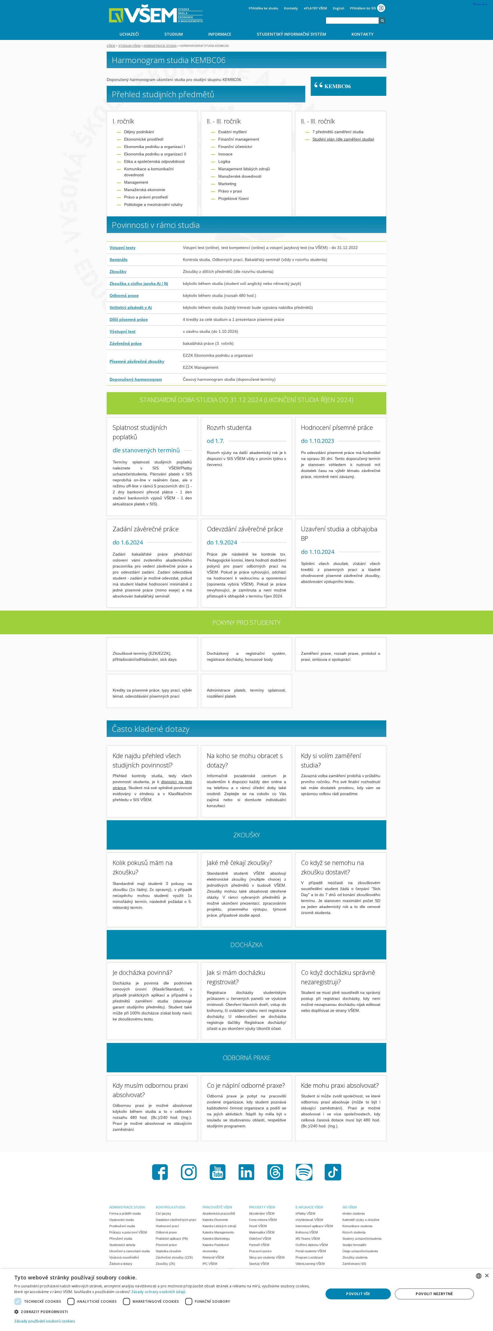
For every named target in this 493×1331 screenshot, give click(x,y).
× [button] (486, 1276)
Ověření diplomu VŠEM (312, 1245)
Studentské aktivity (122, 1245)
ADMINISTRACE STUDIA (127, 1207)
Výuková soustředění (124, 1257)
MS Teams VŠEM (308, 1238)
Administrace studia (160, 45)
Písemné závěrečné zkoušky (137, 361)
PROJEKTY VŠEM (262, 1207)
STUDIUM (173, 34)
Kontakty (291, 8)
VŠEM (111, 45)
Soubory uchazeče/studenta (361, 1238)
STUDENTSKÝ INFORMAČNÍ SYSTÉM (291, 34)
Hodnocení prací (167, 1226)
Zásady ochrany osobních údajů (158, 1291)
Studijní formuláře (354, 1245)
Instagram (189, 1172)
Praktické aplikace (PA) (172, 1238)
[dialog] (246, 1300)
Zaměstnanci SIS (354, 1263)
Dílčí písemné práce (129, 319)
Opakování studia (121, 1219)
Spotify (304, 1172)
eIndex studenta (353, 1213)
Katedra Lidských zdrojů (219, 1226)
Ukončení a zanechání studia (129, 1251)
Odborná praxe (124, 295)
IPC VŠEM (210, 1263)
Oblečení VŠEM (260, 1238)
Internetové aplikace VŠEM (314, 1226)
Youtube (217, 1172)
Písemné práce (166, 1245)
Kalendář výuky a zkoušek (360, 1219)
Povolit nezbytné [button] (434, 1293)
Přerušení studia (120, 1238)
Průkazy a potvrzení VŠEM (128, 1232)
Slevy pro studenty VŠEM (266, 1257)
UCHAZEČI (129, 34)
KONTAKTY (362, 34)
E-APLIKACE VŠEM (309, 1207)
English (338, 8)
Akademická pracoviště (219, 1213)
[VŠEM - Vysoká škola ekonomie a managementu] (156, 13)
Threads (275, 1172)
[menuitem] (129, 34)
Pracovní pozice (260, 1251)
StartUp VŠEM (259, 1263)
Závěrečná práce (126, 343)
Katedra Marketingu (216, 1238)
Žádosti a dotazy (120, 1263)
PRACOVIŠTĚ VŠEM (217, 1207)
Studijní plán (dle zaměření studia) (343, 139)
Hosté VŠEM (258, 1226)
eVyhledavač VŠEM (309, 1219)
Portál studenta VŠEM (311, 1251)
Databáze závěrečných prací (176, 1219)
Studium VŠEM (129, 45)
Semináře (119, 259)
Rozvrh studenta (353, 1232)
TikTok (333, 1172)
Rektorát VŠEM (213, 1257)
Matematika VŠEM (261, 1232)
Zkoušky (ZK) (165, 1263)
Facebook (160, 1172)
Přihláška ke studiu (263, 8)
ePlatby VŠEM (305, 1213)
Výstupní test (123, 331)
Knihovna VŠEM (307, 1232)
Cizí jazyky (163, 1213)
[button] (164, 1311)
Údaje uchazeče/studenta (360, 1251)
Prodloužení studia (122, 1226)
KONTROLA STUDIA (170, 1207)
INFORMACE (219, 34)
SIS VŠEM (349, 1207)
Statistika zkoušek (168, 1251)
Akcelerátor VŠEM (261, 1213)
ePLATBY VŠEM (315, 8)
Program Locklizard (309, 1257)
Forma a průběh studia (125, 1213)
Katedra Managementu (218, 1232)
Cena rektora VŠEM (263, 1219)
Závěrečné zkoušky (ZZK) (174, 1257)
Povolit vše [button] (358, 1293)
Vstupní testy (123, 247)
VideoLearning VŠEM (310, 1263)
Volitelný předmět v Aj (131, 307)
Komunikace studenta (357, 1226)
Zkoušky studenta (354, 1257)
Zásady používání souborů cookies (44, 1321)
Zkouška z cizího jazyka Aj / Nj (139, 283)
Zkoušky (118, 271)
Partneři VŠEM (259, 1245)
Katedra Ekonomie (215, 1219)
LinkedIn (246, 1172)
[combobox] (352, 20)
